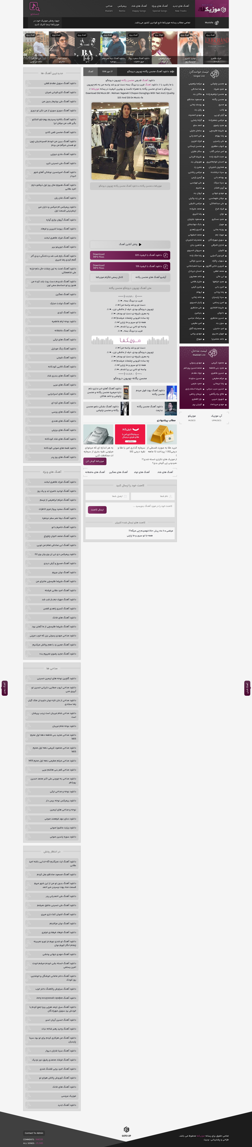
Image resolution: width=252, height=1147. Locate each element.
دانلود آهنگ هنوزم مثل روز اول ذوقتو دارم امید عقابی (53, 187)
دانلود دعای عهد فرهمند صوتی (60, 819)
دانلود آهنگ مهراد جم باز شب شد (59, 600)
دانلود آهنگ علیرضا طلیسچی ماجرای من (56, 581)
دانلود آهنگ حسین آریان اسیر (60, 1020)
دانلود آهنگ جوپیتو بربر (64, 247)
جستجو (34, 14)
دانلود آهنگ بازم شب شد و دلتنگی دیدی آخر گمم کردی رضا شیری (53, 258)
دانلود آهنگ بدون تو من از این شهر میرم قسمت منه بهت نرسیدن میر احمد (55, 885)
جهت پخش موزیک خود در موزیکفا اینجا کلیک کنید (46, 23)
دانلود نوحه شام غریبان (64, 726)
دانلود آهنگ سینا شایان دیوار (60, 1051)
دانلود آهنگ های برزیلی (64, 430)
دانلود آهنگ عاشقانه (65, 331)
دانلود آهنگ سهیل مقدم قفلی (60, 83)
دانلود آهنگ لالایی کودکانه (62, 367)
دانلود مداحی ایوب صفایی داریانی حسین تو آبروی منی (53, 689)
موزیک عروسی (68, 1096)
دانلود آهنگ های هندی (64, 421)
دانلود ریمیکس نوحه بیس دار (61, 801)
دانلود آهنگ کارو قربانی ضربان (60, 92)
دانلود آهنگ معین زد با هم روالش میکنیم (54, 645)
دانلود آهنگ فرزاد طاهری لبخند (60, 238)
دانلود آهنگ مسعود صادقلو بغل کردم (56, 874)
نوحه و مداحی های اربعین (63, 810)
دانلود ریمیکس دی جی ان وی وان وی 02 (55, 554)
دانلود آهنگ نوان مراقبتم (63, 923)
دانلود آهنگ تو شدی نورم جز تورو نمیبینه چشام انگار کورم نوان (55, 943)
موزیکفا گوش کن (95, 461)
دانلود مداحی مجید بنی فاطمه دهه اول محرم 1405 (53, 737)
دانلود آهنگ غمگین (66, 294)
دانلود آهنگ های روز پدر (63, 457)
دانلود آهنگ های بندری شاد (61, 376)
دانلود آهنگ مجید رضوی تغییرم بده (57, 654)
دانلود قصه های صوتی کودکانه (60, 448)
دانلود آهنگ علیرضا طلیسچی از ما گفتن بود (54, 627)
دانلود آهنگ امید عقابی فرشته (60, 590)
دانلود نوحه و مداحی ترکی (63, 792)
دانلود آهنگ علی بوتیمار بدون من (59, 101)
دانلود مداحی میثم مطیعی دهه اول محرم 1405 (52, 761)
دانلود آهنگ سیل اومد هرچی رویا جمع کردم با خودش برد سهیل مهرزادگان (52, 1009)
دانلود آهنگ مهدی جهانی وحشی (59, 954)
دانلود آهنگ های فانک (64, 618)
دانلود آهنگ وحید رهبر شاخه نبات (58, 1029)
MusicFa (209, 23)
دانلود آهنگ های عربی (64, 385)
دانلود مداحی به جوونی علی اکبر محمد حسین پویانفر (53, 780)
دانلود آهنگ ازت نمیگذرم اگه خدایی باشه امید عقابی (52, 863)
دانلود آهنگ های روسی (64, 412)
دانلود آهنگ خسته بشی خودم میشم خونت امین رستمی (54, 965)
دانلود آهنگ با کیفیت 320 (148, 255)
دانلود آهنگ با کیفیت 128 (149, 266)
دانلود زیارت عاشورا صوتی (63, 828)
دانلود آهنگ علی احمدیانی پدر (61, 896)
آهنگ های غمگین (118, 472)
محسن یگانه (127, 80)
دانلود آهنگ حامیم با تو (64, 527)
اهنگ (148, 85)
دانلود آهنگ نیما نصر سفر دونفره (59, 518)
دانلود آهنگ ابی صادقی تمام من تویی (56, 545)
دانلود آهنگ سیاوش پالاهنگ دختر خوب (55, 989)
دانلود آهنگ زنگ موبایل (63, 349)
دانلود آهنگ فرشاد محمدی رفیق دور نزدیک (54, 1060)
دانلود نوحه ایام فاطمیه (64, 321)
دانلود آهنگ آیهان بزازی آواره (61, 220)
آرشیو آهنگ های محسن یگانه (150, 277)
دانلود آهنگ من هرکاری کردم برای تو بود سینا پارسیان (52, 1040)
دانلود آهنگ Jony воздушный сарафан (56, 998)
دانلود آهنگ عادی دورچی (63, 154)
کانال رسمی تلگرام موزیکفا (109, 277)
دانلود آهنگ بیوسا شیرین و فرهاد (58, 229)
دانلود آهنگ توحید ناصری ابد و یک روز (56, 491)
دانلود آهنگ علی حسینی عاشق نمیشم (56, 905)
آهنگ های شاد (165, 472)
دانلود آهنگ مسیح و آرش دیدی (60, 563)
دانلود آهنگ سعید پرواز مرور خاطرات (57, 509)
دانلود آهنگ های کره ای (63, 403)
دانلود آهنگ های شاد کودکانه (60, 439)
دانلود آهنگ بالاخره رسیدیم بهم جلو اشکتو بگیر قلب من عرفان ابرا (54, 121)
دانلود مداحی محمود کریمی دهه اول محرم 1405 (54, 750)
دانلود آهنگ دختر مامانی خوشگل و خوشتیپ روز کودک (53, 978)
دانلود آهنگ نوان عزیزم (64, 572)
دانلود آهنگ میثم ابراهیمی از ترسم (58, 500)
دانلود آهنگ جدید (67, 1105)
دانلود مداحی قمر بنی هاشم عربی (59, 770)
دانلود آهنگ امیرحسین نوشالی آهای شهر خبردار (55, 174)
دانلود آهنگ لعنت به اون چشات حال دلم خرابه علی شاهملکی (53, 270)
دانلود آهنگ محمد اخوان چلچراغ (60, 536)
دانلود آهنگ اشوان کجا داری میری (58, 914)
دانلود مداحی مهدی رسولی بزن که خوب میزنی (53, 636)
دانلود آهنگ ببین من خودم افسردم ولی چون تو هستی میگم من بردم (53, 143)
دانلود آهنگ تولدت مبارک (63, 303)
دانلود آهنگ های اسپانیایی (62, 394)
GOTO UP (126, 1137)
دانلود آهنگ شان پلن (65, 198)
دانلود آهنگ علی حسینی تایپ (61, 163)
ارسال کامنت (97, 510)
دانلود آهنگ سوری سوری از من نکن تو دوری (53, 111)
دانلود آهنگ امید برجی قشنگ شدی (58, 1069)
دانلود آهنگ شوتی (66, 358)
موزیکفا (211, 8)
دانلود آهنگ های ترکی (64, 340)
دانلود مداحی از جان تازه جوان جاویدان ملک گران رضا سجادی (52, 702)
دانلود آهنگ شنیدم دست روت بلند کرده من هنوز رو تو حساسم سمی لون (53, 283)
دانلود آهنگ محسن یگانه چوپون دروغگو (148, 71)
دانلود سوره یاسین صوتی (63, 837)
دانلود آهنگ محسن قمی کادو (60, 132)
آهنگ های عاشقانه (95, 472)
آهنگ (90, 71)
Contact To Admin (34, 1133)
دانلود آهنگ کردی (66, 313)
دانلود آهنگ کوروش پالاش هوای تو (57, 1078)
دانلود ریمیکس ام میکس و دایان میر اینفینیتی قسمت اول (57, 209)
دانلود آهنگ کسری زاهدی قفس (59, 609)
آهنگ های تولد (142, 472)
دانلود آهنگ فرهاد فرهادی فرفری (59, 932)
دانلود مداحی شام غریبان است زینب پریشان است (54, 715)
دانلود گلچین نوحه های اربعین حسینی (56, 678)
